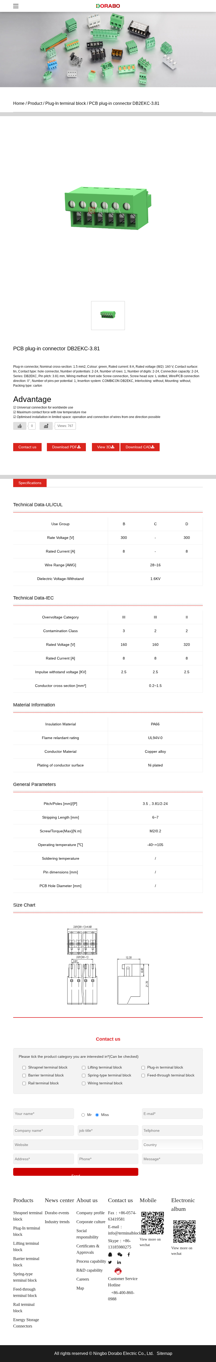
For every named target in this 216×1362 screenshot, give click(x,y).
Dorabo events (57, 1213)
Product (35, 103)
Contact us (27, 447)
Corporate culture (90, 1222)
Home (18, 103)
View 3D (104, 447)
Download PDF (64, 447)
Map (80, 1288)
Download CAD (138, 447)
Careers (82, 1279)
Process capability (91, 1261)
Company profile (90, 1213)
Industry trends (57, 1222)
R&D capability (89, 1270)
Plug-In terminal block (65, 103)
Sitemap (164, 1353)
